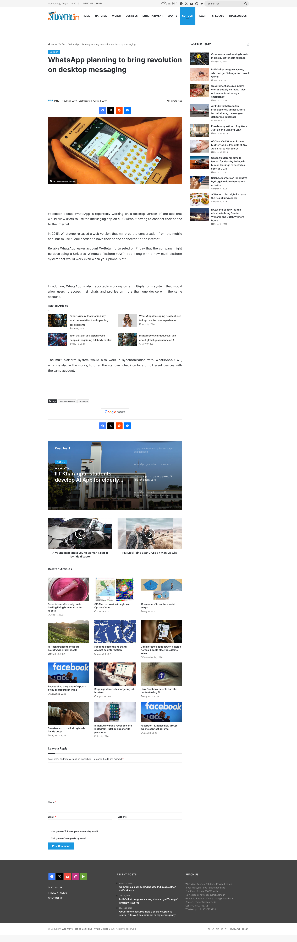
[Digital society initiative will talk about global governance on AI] (127, 339)
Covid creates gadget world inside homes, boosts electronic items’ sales (161, 650)
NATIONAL (101, 15)
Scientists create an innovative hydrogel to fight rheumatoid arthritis (229, 181)
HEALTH (202, 15)
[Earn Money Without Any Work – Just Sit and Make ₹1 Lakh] (199, 130)
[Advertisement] (148, 28)
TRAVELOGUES (238, 15)
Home (53, 44)
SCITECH (187, 15)
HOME (86, 15)
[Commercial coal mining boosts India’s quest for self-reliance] (199, 59)
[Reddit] (119, 110)
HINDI (99, 3)
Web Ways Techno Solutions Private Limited (85, 928)
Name (52, 802)
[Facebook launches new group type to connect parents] (161, 712)
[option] (115, 475)
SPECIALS (218, 15)
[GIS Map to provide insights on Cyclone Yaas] (115, 589)
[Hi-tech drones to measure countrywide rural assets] (68, 631)
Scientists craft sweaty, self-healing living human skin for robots (65, 607)
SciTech (63, 44)
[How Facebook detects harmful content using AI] (161, 674)
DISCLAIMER (55, 887)
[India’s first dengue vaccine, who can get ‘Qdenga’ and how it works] (199, 74)
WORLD (116, 15)
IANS (56, 101)
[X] (110, 110)
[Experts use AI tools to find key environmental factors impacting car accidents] (57, 320)
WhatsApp (83, 401)
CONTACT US (55, 898)
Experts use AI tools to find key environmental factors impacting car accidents (89, 320)
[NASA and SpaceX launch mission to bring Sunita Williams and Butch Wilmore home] (199, 214)
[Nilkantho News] (63, 16)
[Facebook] (102, 110)
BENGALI (88, 3)
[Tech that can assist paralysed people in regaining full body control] (57, 339)
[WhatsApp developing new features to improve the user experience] (127, 320)
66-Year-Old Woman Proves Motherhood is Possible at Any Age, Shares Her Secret (229, 145)
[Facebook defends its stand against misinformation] (115, 631)
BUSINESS (132, 15)
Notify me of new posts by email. (69, 838)
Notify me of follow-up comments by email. (74, 831)
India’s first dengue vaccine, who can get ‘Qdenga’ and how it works (230, 73)
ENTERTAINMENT (152, 15)
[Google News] (115, 412)
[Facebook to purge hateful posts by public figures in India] (68, 672)
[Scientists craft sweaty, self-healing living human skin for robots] (68, 589)
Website (122, 816)
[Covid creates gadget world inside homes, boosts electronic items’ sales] (161, 631)
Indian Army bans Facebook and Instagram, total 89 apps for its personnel (113, 729)
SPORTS (172, 15)
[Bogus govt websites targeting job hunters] (115, 674)
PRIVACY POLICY (57, 892)
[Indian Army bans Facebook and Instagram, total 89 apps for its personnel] (115, 712)
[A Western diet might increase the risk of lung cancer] (199, 199)
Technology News (67, 401)
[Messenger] (127, 110)
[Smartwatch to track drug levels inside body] (68, 713)
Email (52, 816)
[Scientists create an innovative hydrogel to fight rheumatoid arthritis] (199, 182)
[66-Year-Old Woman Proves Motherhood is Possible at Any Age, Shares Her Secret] (199, 146)
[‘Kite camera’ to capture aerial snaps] (161, 589)
